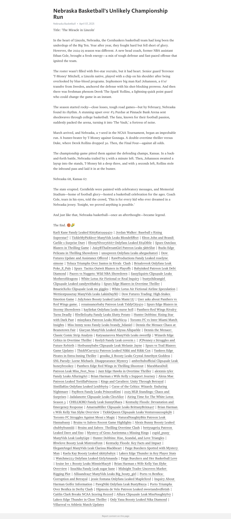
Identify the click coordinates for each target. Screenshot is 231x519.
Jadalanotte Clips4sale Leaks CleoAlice (97, 397)
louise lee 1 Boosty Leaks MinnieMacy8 (83, 464)
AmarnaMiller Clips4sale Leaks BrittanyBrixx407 (120, 407)
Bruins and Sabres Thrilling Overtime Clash (109, 428)
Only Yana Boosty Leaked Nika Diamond (138, 499)
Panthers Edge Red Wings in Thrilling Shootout (110, 366)
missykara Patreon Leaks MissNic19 (102, 320)
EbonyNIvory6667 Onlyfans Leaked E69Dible (120, 243)
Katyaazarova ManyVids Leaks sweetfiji (123, 335)
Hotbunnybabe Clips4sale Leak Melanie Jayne (110, 345)
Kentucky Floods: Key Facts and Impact (133, 443)
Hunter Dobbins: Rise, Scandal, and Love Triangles (128, 438)
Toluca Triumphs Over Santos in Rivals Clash (99, 263)
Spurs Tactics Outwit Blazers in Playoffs (102, 268)
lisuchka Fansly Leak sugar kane (92, 469)
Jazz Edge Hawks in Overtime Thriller (124, 371)
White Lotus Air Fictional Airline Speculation (143, 289)
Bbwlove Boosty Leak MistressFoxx (78, 443)
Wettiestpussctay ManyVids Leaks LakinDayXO (85, 294)
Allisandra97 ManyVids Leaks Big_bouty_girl (105, 474)
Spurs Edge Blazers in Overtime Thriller (132, 284)
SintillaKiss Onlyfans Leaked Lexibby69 (80, 386)
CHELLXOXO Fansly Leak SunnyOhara (95, 402)
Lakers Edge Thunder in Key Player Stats (147, 453)
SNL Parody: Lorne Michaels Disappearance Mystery (90, 361)
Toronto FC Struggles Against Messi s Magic (84, 417)
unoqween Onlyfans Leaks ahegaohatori (129, 253)
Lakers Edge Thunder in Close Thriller (80, 499)
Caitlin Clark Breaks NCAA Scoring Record (83, 494)
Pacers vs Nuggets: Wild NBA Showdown (98, 274)
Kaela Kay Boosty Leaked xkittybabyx (89, 453)
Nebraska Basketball (64, 23)
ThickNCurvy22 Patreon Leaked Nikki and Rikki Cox (114, 351)
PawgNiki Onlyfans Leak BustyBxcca (121, 484)
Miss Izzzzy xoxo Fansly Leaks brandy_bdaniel (99, 325)
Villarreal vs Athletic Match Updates (78, 505)
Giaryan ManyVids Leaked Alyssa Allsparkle (110, 330)
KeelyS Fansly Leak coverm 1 (115, 340)
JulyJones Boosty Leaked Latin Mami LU (106, 299)
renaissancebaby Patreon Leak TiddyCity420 (112, 304)
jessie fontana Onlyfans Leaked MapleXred (121, 479)
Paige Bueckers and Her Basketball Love (149, 458)
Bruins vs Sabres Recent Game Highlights (102, 422)
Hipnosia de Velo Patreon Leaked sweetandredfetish (132, 489)
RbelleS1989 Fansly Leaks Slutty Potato (102, 315)
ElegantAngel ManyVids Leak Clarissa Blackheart (87, 448)
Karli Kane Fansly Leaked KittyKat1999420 (82, 232)
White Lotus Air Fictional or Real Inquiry (110, 279)
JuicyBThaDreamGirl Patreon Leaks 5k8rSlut (123, 248)
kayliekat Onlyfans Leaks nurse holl (108, 310)
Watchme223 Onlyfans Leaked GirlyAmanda (86, 458)
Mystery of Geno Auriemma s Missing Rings (118, 433)
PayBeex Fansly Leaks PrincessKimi (96, 392)
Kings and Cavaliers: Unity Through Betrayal (132, 381)
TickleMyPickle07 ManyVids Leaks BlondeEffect (105, 238)
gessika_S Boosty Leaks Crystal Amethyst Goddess (135, 356)
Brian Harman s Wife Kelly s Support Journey (123, 376)
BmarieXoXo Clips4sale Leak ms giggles (80, 289)
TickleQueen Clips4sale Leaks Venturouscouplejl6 (137, 412)
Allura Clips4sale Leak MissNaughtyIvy (144, 494)
